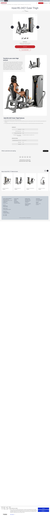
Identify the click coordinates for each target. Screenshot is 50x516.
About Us (4, 204)
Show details (12, 514)
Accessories (26, 202)
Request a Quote (5, 203)
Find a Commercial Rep (39, 199)
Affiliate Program (5, 208)
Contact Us (45, 0)
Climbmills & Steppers (17, 203)
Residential (2, 0)
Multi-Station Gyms (27, 199)
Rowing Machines (16, 202)
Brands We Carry (5, 205)
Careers (48, 0)
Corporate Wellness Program (7, 209)
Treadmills (15, 199)
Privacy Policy (5, 211)
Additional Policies (5, 212)
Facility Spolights (5, 206)
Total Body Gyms (27, 201)
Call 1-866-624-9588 (25, 49)
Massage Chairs (27, 204)
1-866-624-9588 (5, 201)
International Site (38, 203)
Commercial (6, 0)
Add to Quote (25, 46)
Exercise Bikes (16, 201)
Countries (37, 204)
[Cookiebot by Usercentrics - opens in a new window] (5, 514)
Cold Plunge (26, 205)
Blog (9, 0)
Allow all (43, 508)
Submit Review (46, 150)
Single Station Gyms (28, 200)
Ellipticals (15, 200)
